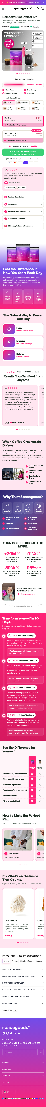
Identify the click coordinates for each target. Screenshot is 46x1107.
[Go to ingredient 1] (18, 942)
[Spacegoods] (23, 8)
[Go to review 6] (26, 429)
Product (14, 961)
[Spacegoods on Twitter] (15, 1033)
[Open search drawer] (38, 8)
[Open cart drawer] (42, 8)
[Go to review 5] (24, 429)
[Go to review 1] (17, 429)
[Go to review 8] (29, 429)
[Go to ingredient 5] (25, 942)
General (6, 961)
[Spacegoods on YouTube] (18, 1033)
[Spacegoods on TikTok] (11, 1033)
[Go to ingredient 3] (21, 942)
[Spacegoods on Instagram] (7, 1033)
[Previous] (3, 2)
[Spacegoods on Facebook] (3, 1033)
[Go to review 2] (19, 429)
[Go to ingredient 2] (20, 942)
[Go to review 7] (28, 429)
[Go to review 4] (22, 429)
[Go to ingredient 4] (23, 942)
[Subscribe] (41, 1052)
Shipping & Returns (26, 961)
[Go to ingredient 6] (27, 942)
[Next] (43, 2)
